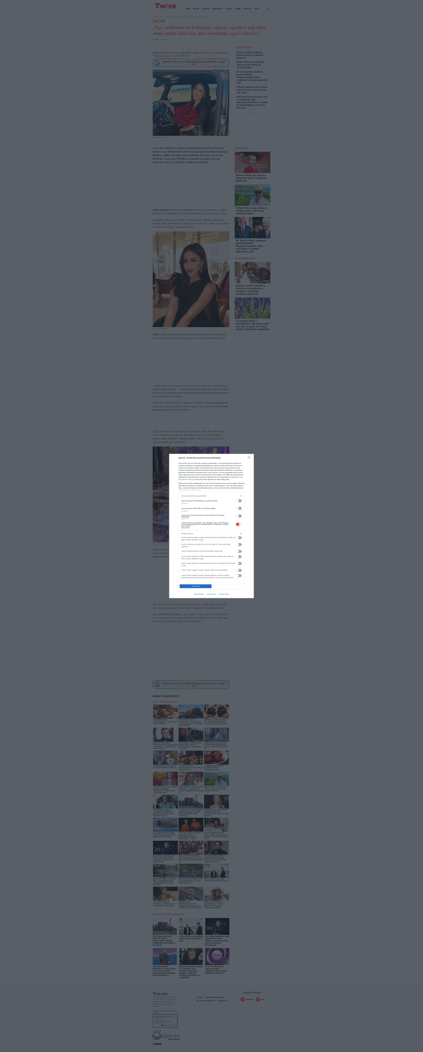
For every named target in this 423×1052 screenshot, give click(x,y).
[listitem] (211, 496)
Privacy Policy (224, 594)
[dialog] (211, 526)
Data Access (211, 594)
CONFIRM (196, 586)
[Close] (250, 458)
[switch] (239, 500)
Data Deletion (199, 594)
